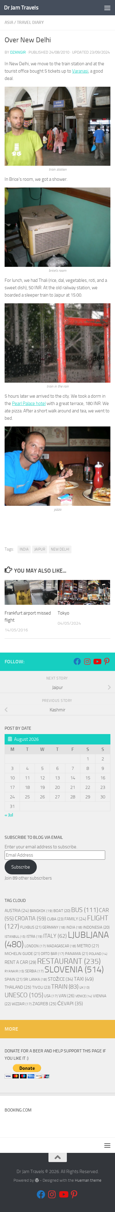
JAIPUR (39, 549)
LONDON (35, 946)
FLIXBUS (30, 927)
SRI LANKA (35, 979)
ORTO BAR (52, 954)
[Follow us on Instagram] (87, 661)
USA (51, 996)
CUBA (55, 919)
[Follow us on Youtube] (97, 661)
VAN (67, 995)
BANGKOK (41, 910)
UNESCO (24, 995)
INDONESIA (96, 927)
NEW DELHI (60, 549)
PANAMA (76, 953)
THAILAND (18, 987)
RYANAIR (14, 971)
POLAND (98, 954)
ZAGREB (44, 1003)
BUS (84, 910)
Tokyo (63, 613)
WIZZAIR (22, 1004)
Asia (9, 22)
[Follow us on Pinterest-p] (106, 661)
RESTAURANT (69, 961)
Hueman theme (88, 1180)
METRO (88, 946)
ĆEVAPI (70, 1003)
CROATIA (30, 918)
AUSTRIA (17, 910)
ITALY (55, 936)
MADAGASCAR (61, 946)
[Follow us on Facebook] (77, 661)
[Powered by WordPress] (37, 1180)
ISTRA (34, 936)
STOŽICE (60, 979)
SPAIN (13, 979)
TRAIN (65, 986)
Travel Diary (30, 22)
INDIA (24, 549)
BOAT (61, 910)
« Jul (9, 815)
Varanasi (80, 71)
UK (84, 988)
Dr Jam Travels (21, 7)
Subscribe (20, 867)
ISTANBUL (15, 937)
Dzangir (18, 52)
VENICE (83, 996)
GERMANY (53, 927)
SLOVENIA (74, 969)
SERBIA (34, 971)
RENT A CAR (20, 962)
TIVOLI (41, 987)
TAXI (84, 979)
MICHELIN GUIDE (22, 953)
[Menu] (107, 7)
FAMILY (75, 918)
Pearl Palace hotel (29, 403)
